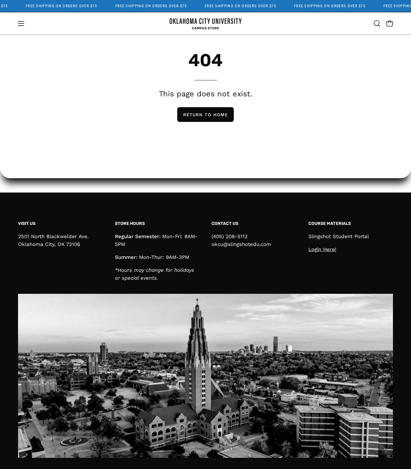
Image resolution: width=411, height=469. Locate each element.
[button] (377, 23)
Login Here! (322, 249)
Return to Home (205, 114)
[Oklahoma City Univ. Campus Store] (205, 23)
